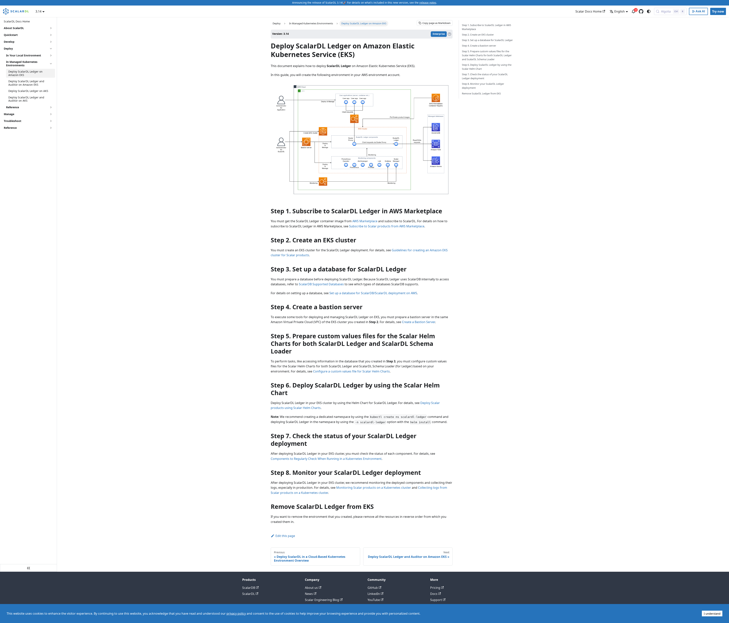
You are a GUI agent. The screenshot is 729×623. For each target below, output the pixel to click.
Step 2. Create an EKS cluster (478, 34)
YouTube (374, 600)
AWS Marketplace (364, 221)
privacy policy (236, 613)
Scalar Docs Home (588, 11)
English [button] (619, 11)
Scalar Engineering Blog (322, 600)
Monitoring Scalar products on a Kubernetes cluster (373, 487)
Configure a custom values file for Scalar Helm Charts (351, 371)
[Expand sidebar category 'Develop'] (51, 42)
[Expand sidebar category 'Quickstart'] (51, 35)
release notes (427, 2)
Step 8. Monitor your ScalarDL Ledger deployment (483, 85)
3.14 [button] (38, 11)
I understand (712, 613)
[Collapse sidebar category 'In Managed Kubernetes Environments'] (51, 63)
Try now (718, 11)
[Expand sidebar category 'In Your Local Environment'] (51, 55)
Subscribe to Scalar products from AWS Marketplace (386, 226)
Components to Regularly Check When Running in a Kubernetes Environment (326, 459)
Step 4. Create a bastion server (479, 45)
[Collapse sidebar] (28, 568)
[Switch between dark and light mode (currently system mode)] (649, 11)
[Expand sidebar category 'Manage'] (51, 114)
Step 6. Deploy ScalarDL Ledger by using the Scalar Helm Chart (486, 66)
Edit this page (285, 536)
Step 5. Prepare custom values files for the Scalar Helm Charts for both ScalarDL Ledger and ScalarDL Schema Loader (487, 55)
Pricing (435, 588)
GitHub (373, 588)
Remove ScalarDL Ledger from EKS (481, 93)
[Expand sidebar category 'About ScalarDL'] (51, 28)
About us (311, 588)
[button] (29, 107)
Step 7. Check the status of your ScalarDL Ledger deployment (485, 76)
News (309, 594)
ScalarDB (248, 588)
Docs (433, 594)
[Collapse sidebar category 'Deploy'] (51, 49)
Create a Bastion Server (418, 322)
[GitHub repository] (641, 11)
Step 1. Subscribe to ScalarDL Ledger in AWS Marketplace (486, 27)
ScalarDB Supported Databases (321, 284)
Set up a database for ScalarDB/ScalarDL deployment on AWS (373, 293)
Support (436, 600)
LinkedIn (374, 594)
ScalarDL (248, 594)
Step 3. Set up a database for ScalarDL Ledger (487, 40)
